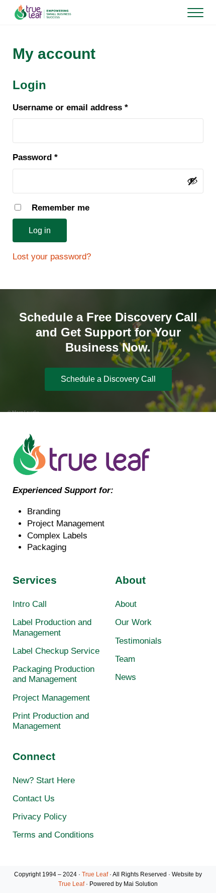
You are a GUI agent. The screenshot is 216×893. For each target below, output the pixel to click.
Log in (40, 230)
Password (53, 157)
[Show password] (192, 180)
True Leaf (95, 874)
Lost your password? (52, 256)
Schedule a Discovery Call (108, 379)
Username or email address (88, 107)
